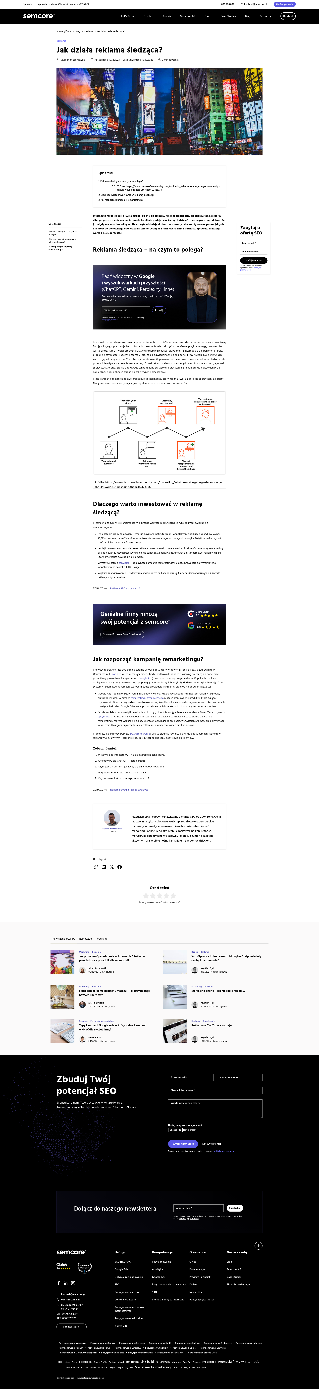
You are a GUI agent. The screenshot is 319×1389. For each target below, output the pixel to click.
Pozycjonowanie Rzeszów (170, 1352)
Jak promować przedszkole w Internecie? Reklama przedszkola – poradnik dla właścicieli (112, 958)
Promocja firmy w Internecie (168, 1299)
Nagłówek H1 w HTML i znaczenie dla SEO (122, 772)
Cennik (167, 16)
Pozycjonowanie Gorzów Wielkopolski (78, 1352)
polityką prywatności (110, 320)
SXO (154, 1292)
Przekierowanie (72, 1367)
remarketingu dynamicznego (147, 698)
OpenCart (187, 1362)
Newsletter (195, 1292)
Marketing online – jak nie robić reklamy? (218, 991)
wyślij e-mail (214, 1143)
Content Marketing (126, 1299)
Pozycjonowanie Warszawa (72, 1343)
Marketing (84, 952)
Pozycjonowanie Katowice (249, 1343)
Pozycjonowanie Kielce (112, 1352)
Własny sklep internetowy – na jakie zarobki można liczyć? (131, 755)
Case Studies (228, 16)
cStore (67, 1362)
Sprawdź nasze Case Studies (120, 634)
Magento (176, 1362)
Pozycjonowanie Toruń (99, 1348)
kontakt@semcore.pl (255, 4)
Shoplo (120, 1368)
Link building (149, 1362)
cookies (116, 674)
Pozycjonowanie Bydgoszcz (218, 1343)
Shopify (112, 1368)
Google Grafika (100, 1362)
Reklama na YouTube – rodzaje (211, 1025)
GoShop (112, 1362)
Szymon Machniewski (72, 60)
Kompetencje (197, 1269)
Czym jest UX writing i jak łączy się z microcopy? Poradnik (131, 766)
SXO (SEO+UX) (123, 1262)
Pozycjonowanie (161, 1262)
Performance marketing (102, 1021)
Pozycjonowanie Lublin (156, 1348)
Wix (193, 1367)
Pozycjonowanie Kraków (187, 1343)
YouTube (201, 1367)
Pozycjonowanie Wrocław (128, 1348)
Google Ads (145, 678)
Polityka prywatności (201, 1299)
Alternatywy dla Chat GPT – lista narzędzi (122, 761)
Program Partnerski (200, 1277)
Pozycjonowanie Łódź (160, 1343)
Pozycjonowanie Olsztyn (140, 1352)
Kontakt (288, 16)
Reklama (61, 41)
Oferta (147, 16)
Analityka (157, 1269)
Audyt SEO (121, 1326)
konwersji (124, 563)
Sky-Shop (129, 1367)
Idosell (121, 1362)
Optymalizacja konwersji (129, 1277)
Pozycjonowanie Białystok (213, 1348)
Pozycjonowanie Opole (184, 1348)
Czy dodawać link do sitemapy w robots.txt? (123, 778)
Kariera (193, 1284)
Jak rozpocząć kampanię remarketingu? (122, 200)
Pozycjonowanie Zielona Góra (202, 1352)
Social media (209, 1021)
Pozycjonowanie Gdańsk (102, 1343)
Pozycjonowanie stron (127, 1292)
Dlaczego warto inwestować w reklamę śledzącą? (127, 195)
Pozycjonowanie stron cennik (169, 1284)
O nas (208, 16)
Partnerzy (265, 16)
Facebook (85, 1362)
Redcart (84, 1368)
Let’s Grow (127, 16)
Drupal (74, 1362)
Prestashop (209, 1362)
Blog (247, 16)
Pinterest (197, 1362)
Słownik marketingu (238, 1284)
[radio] (146, 896)
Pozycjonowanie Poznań (71, 1348)
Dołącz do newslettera (256, 905)
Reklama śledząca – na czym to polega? (121, 181)
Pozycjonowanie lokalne (129, 1318)
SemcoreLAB (187, 16)
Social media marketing (153, 1367)
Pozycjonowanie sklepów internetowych (129, 1309)
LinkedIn (165, 1362)
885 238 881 (227, 4)
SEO (117, 1284)
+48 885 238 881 (70, 1299)
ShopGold (102, 1368)
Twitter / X (185, 1367)
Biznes (194, 952)
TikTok (176, 1367)
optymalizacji (105, 716)
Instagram (132, 1362)
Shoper (93, 1367)
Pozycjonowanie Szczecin (132, 1343)
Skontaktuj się (71, 1327)
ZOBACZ (84, 4)
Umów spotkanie (284, 4)
